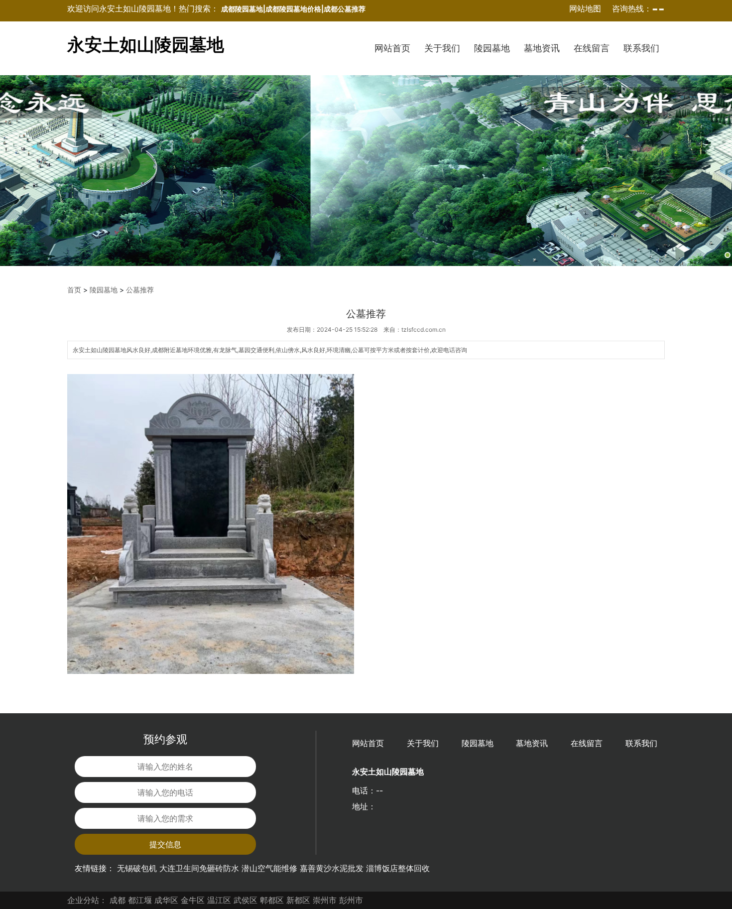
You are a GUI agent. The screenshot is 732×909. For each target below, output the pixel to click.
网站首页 (392, 48)
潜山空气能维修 (269, 868)
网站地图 (585, 8)
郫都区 (272, 900)
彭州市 (351, 900)
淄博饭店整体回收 (398, 868)
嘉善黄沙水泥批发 (332, 868)
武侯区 (245, 900)
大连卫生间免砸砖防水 (199, 868)
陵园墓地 (492, 48)
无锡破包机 (137, 868)
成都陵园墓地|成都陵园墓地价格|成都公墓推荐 (293, 8)
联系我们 (641, 48)
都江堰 (140, 900)
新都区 (298, 900)
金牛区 (193, 900)
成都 (117, 900)
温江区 (219, 900)
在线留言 (592, 48)
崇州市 (325, 900)
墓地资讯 (542, 48)
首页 (74, 289)
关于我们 (442, 48)
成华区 (166, 900)
